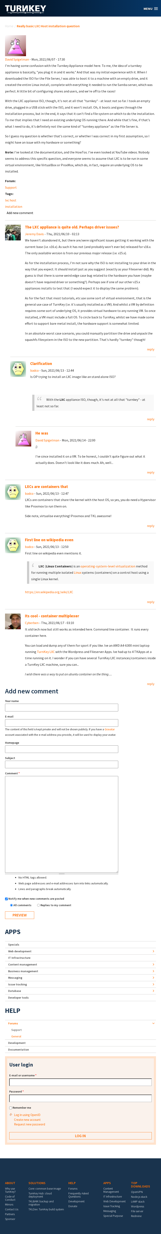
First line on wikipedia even (49, 539)
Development (17, 1043)
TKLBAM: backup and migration (41, 1202)
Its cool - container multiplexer (52, 616)
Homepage (12, 742)
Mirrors (9, 1204)
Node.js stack (139, 1197)
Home (9, 26)
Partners (10, 1214)
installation (13, 206)
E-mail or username (22, 1075)
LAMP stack (137, 1201)
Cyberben (32, 623)
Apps (13, 932)
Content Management (111, 1190)
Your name (12, 701)
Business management (23, 971)
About (10, 1183)
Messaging (15, 978)
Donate (72, 1206)
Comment (12, 773)
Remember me (22, 1107)
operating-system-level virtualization (107, 566)
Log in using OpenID (27, 1115)
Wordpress (137, 1206)
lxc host (10, 200)
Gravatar (110, 729)
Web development (19, 951)
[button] (151, 8)
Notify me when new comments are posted (36, 899)
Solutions (37, 1183)
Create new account (27, 1120)
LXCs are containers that (46, 486)
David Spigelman (17, 59)
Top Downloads (140, 1184)
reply (150, 349)
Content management (22, 964)
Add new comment (20, 213)
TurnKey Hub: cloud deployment (40, 1194)
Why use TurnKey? (10, 1190)
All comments (22, 905)
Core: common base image (45, 1188)
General (16, 1036)
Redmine (136, 1216)
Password (16, 1091)
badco (34, 370)
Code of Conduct (10, 1198)
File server (137, 1211)
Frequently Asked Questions (78, 1194)
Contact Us (11, 1209)
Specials (13, 944)
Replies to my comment (55, 905)
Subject (10, 758)
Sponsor (10, 1219)
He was (41, 433)
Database (14, 991)
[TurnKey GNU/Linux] (25, 12)
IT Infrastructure (19, 958)
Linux (77, 572)
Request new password (29, 1124)
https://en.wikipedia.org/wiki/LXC (49, 592)
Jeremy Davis (34, 234)
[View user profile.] (15, 45)
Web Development (114, 1201)
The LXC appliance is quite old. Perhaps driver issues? (72, 227)
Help (12, 1010)
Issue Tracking (111, 1206)
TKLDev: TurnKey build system (46, 1209)
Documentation (18, 1049)
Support (11, 187)
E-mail (9, 716)
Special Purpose (113, 1216)
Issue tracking (17, 984)
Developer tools (18, 997)
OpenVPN (137, 1192)
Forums (13, 1023)
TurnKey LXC (46, 652)
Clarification (41, 363)
